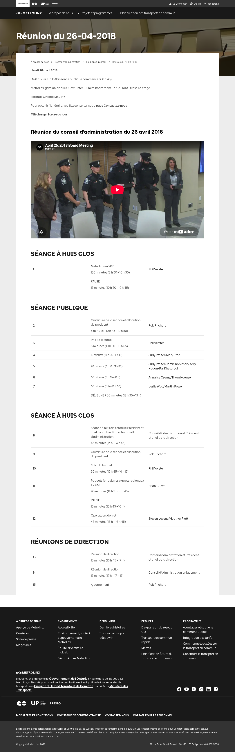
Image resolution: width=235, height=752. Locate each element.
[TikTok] (216, 689)
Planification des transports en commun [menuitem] (148, 13)
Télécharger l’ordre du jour (49, 114)
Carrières (22, 633)
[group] (59, 13)
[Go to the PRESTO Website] (55, 3)
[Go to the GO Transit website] (34, 3)
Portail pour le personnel (153, 715)
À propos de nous (40, 62)
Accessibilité (66, 627)
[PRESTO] (55, 703)
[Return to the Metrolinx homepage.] (29, 13)
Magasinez (23, 645)
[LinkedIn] (209, 689)
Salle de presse (26, 639)
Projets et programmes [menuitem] (96, 13)
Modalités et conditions (34, 715)
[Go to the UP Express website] (44, 3)
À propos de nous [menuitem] (61, 13)
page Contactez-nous (111, 105)
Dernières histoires (112, 627)
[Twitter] (194, 689)
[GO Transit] (21, 703)
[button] (34, 4)
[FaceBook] (179, 689)
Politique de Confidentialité (79, 715)
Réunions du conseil (96, 62)
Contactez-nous (117, 715)
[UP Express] (38, 703)
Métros (146, 648)
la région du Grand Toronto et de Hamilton (63, 686)
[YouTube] (186, 689)
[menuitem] (59, 13)
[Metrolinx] (28, 672)
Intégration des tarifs (197, 637)
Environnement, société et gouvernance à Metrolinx (74, 638)
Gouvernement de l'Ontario (68, 678)
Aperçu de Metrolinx (30, 627)
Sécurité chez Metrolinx (74, 658)
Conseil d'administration (67, 62)
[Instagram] (201, 689)
